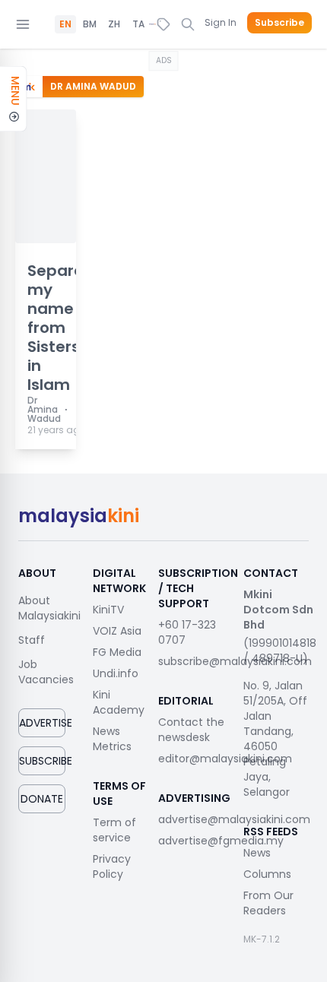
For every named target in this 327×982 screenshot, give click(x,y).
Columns (267, 874)
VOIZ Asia (117, 630)
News (257, 852)
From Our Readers (268, 903)
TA (138, 24)
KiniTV (108, 609)
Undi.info (115, 673)
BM (90, 24)
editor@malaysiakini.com (225, 758)
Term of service (114, 830)
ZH (114, 24)
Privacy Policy (112, 866)
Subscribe (279, 23)
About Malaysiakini (49, 608)
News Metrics (112, 739)
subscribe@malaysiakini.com (235, 661)
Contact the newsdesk (191, 729)
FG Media (117, 652)
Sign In (221, 22)
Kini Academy (118, 702)
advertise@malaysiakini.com (234, 819)
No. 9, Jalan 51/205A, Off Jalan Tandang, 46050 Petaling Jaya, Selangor (275, 739)
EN (65, 24)
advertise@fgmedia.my (221, 840)
